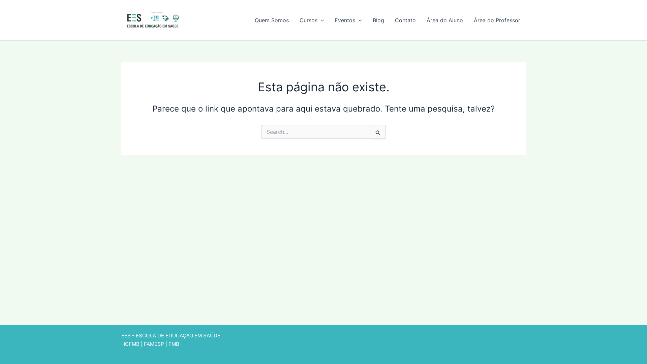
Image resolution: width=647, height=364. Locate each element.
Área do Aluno (445, 20)
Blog (378, 20)
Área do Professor (497, 20)
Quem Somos (272, 20)
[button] (320, 20)
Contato (405, 20)
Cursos (308, 20)
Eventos (345, 20)
